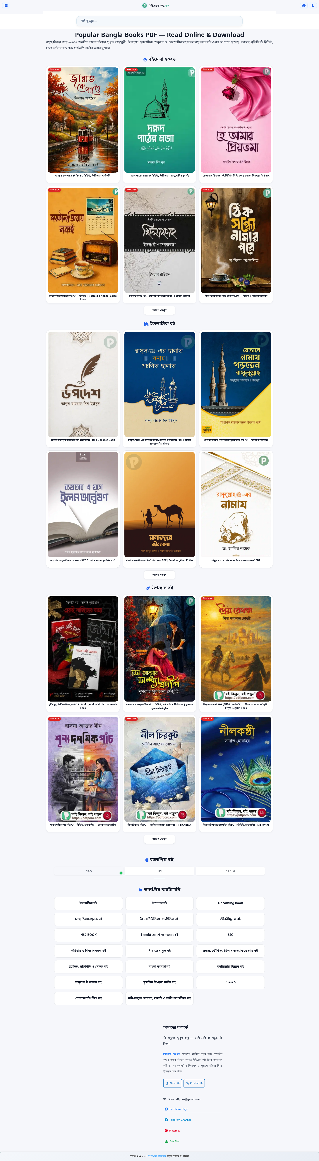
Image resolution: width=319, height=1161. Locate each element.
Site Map (175, 1141)
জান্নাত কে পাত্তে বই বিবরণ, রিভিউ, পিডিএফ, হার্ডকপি (83, 175)
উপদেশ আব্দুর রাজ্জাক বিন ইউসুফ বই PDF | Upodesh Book (83, 440)
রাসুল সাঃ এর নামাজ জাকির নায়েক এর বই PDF (236, 560)
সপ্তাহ (89, 871)
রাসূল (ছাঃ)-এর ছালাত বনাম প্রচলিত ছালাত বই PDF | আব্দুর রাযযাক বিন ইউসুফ (159, 442)
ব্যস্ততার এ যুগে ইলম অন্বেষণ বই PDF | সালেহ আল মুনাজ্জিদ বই (82, 560)
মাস (159, 871)
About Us (174, 1083)
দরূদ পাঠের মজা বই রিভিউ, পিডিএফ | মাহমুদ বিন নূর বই (159, 175)
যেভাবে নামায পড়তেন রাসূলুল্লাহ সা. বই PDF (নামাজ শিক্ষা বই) (236, 440)
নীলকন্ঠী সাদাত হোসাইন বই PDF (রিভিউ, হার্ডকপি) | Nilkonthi (236, 825)
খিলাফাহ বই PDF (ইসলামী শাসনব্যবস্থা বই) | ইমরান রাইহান (159, 296)
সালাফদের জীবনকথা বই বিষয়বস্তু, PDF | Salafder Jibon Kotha (159, 560)
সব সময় (230, 871)
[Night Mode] (313, 5)
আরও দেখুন (159, 310)
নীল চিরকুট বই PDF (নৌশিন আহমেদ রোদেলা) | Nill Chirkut (159, 825)
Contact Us (196, 1083)
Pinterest (174, 1130)
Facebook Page (178, 1109)
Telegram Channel (180, 1119)
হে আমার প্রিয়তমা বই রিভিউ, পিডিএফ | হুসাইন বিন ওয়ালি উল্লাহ (236, 175)
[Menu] (6, 5)
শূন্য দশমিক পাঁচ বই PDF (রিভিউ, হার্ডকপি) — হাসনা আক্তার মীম (83, 825)
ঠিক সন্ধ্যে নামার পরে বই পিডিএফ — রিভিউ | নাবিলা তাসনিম (236, 296)
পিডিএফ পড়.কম (157, 1156)
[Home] (304, 5)
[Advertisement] (81, 1050)
